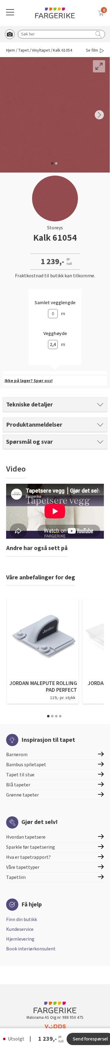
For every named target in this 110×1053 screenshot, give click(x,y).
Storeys (55, 227)
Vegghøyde (55, 333)
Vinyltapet (41, 50)
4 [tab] (60, 716)
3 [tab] (56, 716)
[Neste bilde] (99, 114)
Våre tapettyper (22, 867)
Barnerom (17, 754)
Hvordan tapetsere (26, 837)
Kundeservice (20, 929)
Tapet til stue (20, 774)
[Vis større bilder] (99, 66)
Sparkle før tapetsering (30, 847)
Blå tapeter (18, 785)
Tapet (23, 50)
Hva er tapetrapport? (28, 857)
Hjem (10, 50)
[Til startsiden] (55, 13)
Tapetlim (16, 877)
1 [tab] (48, 716)
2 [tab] (52, 716)
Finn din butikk (21, 919)
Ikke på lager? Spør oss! (29, 381)
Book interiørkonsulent (31, 949)
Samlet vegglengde (55, 303)
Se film (92, 50)
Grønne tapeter (22, 795)
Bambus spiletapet (26, 764)
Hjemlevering (20, 939)
